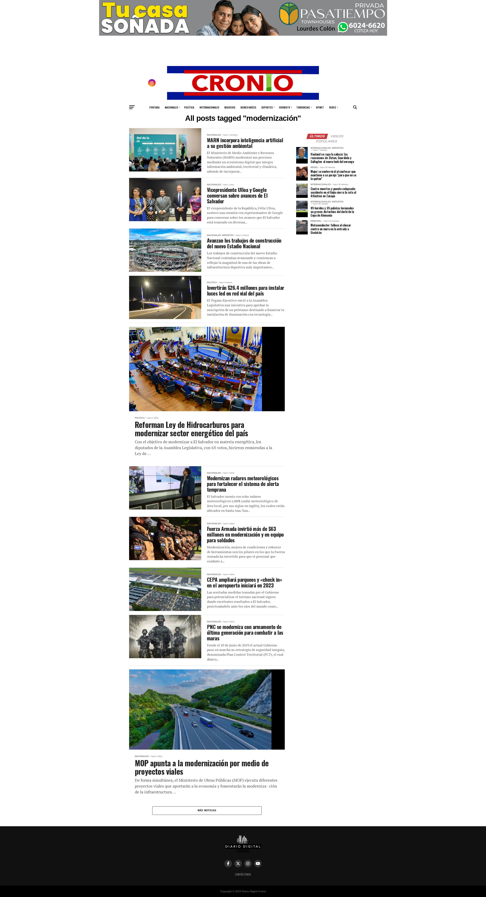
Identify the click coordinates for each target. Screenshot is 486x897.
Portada (154, 107)
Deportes (267, 107)
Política (189, 107)
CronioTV (284, 107)
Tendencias (303, 107)
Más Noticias (207, 810)
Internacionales (209, 107)
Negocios (229, 107)
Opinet (320, 107)
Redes (332, 107)
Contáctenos (243, 874)
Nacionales (171, 107)
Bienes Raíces (248, 107)
